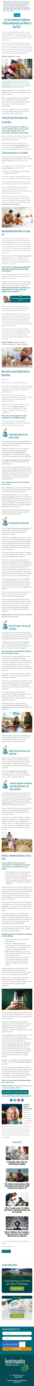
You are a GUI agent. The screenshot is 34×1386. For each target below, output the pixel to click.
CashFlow (12, 497)
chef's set (28, 456)
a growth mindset (18, 406)
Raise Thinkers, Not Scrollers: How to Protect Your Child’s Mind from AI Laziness (17, 1234)
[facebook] (11, 1100)
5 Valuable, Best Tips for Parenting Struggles (17, 1163)
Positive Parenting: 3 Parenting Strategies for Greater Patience (14, 343)
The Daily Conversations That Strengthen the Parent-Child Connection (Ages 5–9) (17, 1186)
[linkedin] (22, 1100)
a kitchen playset (21, 451)
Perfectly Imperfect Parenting (15, 1241)
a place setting (19, 452)
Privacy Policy (10, 11)
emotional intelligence (19, 145)
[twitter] (15, 1100)
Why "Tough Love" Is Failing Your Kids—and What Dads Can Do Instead (17, 1210)
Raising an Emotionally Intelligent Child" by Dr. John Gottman (17, 615)
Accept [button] (17, 15)
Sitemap (14, 1382)
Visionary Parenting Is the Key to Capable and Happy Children (17, 1087)
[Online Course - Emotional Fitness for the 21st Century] (17, 1280)
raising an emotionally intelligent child (18, 528)
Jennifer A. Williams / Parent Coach (27, 1106)
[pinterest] (18, 1100)
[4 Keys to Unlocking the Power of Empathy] (17, 1308)
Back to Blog (6, 1251)
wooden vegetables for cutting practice (17, 460)
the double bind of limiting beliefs (16, 203)
